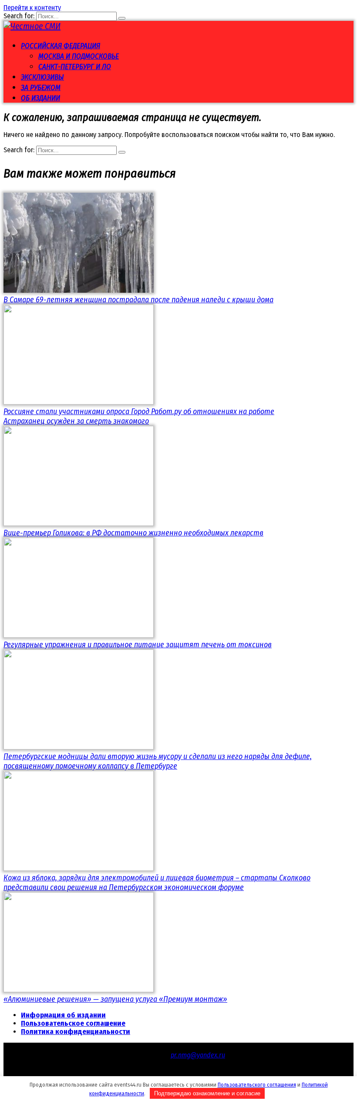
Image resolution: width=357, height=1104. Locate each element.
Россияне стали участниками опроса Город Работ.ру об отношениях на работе (138, 411)
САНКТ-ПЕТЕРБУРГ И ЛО (74, 66)
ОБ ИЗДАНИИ (40, 98)
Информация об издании (63, 1015)
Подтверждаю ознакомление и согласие (207, 1093)
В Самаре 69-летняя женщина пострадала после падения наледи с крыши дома (138, 299)
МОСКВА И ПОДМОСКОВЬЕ (78, 56)
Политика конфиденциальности (75, 1031)
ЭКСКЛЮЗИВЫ (42, 77)
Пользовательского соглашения (257, 1084)
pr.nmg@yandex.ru (198, 1055)
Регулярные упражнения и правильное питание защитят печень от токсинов (137, 644)
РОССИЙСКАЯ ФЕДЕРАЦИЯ (60, 45)
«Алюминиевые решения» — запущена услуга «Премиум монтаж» (115, 999)
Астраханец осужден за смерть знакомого (76, 421)
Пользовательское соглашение (73, 1023)
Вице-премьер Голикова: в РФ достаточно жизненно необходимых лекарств (133, 533)
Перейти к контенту (32, 7)
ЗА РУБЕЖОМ (41, 87)
